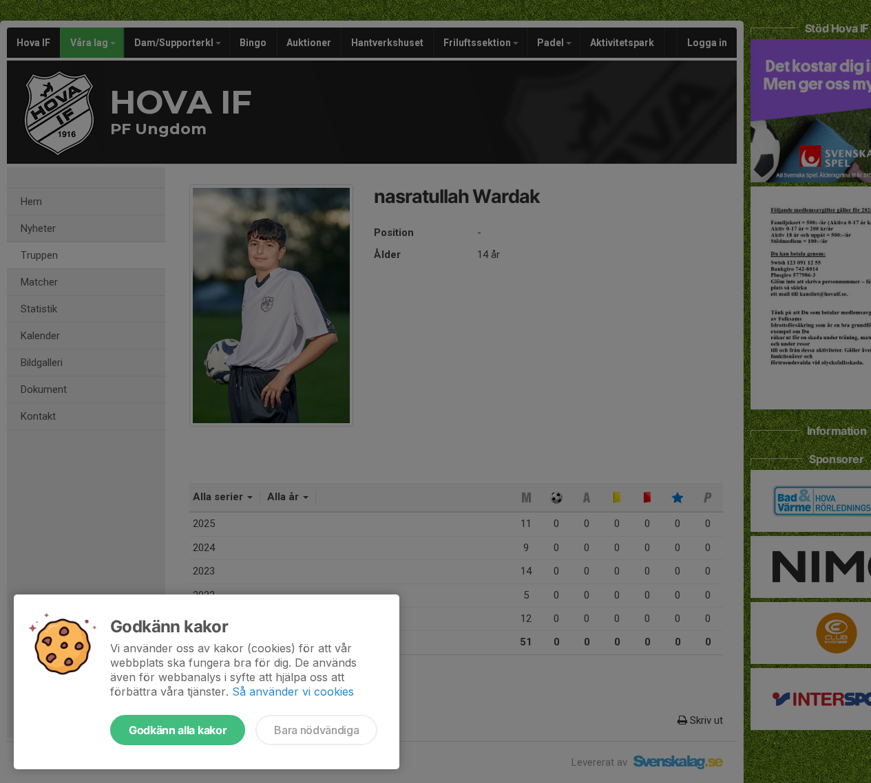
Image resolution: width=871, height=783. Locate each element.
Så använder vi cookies (293, 691)
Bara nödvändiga (316, 730)
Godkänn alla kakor (178, 730)
